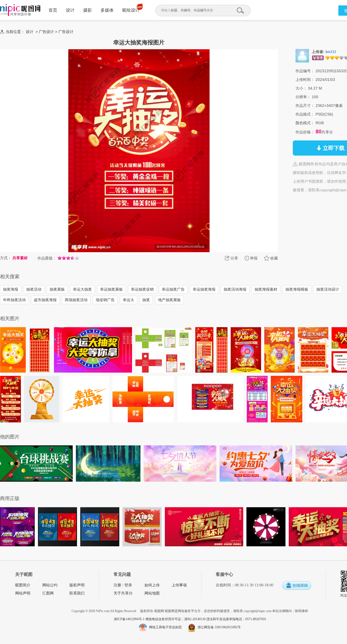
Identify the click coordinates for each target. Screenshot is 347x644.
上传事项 (179, 585)
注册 (117, 585)
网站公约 (49, 585)
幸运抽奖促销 (142, 289)
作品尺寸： (304, 105)
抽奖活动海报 (235, 289)
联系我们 (77, 593)
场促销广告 (105, 300)
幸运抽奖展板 (111, 289)
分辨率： (303, 97)
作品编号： (304, 71)
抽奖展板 (57, 289)
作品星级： (46, 258)
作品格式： (304, 114)
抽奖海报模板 (296, 289)
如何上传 (152, 585)
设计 (70, 10)
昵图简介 (22, 585)
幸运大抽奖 (82, 289)
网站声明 (22, 593)
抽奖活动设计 (327, 289)
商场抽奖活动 (76, 300)
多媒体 (107, 10)
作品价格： (304, 132)
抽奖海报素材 (266, 289)
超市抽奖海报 (45, 300)
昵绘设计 (131, 10)
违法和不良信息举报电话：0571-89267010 (236, 619)
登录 (128, 585)
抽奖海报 (10, 289)
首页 (53, 10)
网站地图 (152, 593)
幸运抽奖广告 (173, 289)
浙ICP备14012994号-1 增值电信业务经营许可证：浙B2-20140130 (160, 619)
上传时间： (304, 79)
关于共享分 (123, 593)
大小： (301, 88)
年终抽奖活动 (14, 300)
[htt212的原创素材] (302, 55)
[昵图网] (20, 10)
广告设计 (46, 31)
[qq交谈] (296, 585)
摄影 (87, 10)
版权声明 (77, 585)
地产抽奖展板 (169, 300)
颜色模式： (304, 123)
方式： (5, 258)
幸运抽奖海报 (204, 289)
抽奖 (146, 300)
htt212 (331, 52)
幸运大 (128, 300)
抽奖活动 (33, 289)
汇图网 (48, 593)
